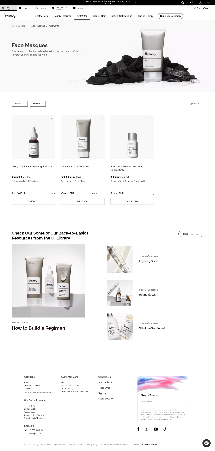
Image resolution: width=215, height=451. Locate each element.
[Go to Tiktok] (165, 429)
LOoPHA (43, 8)
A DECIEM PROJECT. (150, 445)
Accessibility (29, 406)
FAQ (63, 382)
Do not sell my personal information (115, 445)
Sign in (102, 393)
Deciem (80, 8)
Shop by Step (19, 26)
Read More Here (190, 234)
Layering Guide (148, 261)
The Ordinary (10, 8)
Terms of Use (145, 419)
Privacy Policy (174, 417)
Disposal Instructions (70, 385)
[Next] (135, 2)
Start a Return (106, 382)
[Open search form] (182, 2)
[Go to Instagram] (146, 429)
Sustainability (30, 409)
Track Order (104, 387)
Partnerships (29, 412)
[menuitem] (8, 8)
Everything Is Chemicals (34, 418)
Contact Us (167, 419)
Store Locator (106, 398)
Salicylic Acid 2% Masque (75, 166)
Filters (18, 103)
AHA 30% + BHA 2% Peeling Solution (32, 166)
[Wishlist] (52, 117)
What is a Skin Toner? (152, 328)
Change (39, 430)
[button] (62, 16)
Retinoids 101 (147, 294)
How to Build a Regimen (38, 328)
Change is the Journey (34, 415)
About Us (28, 382)
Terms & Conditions (75, 445)
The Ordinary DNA (32, 385)
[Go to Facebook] (138, 429)
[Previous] (79, 2)
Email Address (146, 402)
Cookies (136, 445)
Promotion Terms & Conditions (74, 392)
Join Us (27, 388)
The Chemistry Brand (62, 8)
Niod (25, 8)
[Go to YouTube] (156, 429)
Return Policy (67, 388)
